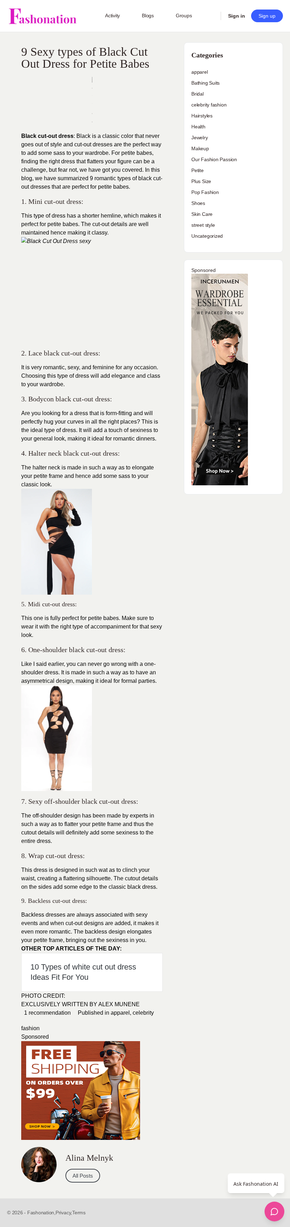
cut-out (100, 224)
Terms (79, 1212)
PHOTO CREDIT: (43, 996)
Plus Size (201, 181)
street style (203, 225)
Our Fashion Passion (214, 159)
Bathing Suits (205, 83)
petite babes (103, 618)
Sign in (236, 16)
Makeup (200, 148)
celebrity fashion (208, 105)
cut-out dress (91, 399)
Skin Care (202, 214)
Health (198, 126)
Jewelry (199, 137)
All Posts (82, 1176)
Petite (197, 170)
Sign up (267, 16)
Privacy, (64, 1212)
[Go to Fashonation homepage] (42, 16)
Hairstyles (202, 116)
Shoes (198, 203)
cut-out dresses (93, 144)
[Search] (211, 16)
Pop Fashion (205, 192)
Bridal (197, 94)
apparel (120, 1013)
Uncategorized (207, 236)
